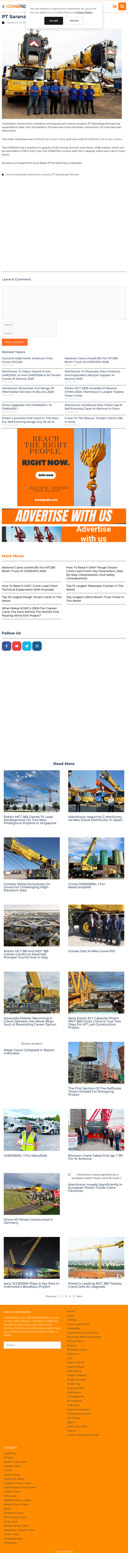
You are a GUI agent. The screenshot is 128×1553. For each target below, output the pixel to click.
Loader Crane (12, 1491)
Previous (51, 1296)
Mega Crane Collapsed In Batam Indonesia (29, 1051)
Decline (74, 20)
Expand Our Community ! (83, 1332)
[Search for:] (32, 1345)
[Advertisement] (64, 225)
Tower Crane (11, 1534)
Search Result (75, 1366)
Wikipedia (73, 1328)
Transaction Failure (79, 1413)
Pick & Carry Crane (15, 1517)
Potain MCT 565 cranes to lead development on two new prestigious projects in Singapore (30, 820)
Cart (69, 1358)
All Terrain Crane (77, 1349)
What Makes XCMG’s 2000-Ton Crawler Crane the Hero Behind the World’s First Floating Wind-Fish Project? (30, 612)
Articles (71, 1319)
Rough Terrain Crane (16, 1525)
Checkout (73, 1405)
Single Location (76, 1379)
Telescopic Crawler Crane (19, 1530)
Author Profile (75, 1388)
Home (71, 1311)
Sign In (71, 1422)
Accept (53, 20)
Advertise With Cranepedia (84, 1336)
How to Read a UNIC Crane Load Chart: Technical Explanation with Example (30, 587)
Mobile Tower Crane (16, 1504)
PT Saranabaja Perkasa (65, 174)
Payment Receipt (78, 1409)
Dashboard (74, 1392)
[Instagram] (37, 646)
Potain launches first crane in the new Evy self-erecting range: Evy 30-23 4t (30, 419)
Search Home (75, 1362)
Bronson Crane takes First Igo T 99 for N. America (95, 1157)
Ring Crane (10, 1521)
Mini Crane (10, 1495)
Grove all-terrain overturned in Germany (28, 1221)
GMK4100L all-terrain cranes (104, 139)
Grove (9, 174)
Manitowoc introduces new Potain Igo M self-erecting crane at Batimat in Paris (93, 406)
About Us (73, 1353)
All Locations (75, 1400)
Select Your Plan (77, 1426)
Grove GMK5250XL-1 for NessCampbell (86, 885)
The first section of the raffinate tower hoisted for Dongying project (94, 1091)
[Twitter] (27, 646)
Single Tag (73, 1383)
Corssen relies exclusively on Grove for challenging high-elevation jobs (27, 887)
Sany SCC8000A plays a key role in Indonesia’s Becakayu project (31, 1285)
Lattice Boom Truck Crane (20, 1487)
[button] (114, 6)
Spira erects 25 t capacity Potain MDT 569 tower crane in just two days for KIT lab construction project (94, 1022)
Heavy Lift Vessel (14, 1478)
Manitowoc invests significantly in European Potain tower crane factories (95, 1188)
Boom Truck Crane (15, 1461)
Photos (71, 1345)
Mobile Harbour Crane (17, 1500)
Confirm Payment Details (83, 1434)
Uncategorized (13, 1538)
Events (8, 1470)
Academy (10, 1453)
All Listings (73, 1417)
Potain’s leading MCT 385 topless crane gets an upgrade (95, 1285)
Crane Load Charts (78, 1324)
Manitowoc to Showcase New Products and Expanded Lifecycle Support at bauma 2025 (92, 375)
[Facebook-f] (6, 646)
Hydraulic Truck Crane (17, 1483)
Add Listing (74, 1371)
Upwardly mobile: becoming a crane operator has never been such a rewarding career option (30, 1021)
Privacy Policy (84, 12)
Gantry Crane (12, 1474)
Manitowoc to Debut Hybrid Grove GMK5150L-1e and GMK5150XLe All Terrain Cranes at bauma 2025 (31, 375)
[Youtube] (16, 646)
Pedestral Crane (13, 1512)
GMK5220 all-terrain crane (49, 139)
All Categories (75, 1396)
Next (79, 1296)
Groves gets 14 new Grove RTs (91, 951)
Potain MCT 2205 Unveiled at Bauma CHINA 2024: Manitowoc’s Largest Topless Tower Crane (94, 392)
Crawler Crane (12, 1466)
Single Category (77, 1375)
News (70, 1315)
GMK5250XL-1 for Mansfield (25, 1155)
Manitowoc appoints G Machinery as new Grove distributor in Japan (95, 818)
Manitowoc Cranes (38, 174)
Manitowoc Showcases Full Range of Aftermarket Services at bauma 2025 (28, 390)
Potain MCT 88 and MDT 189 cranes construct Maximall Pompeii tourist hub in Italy (26, 954)
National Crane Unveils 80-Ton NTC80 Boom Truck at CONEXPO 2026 (91, 360)
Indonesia (20, 174)
